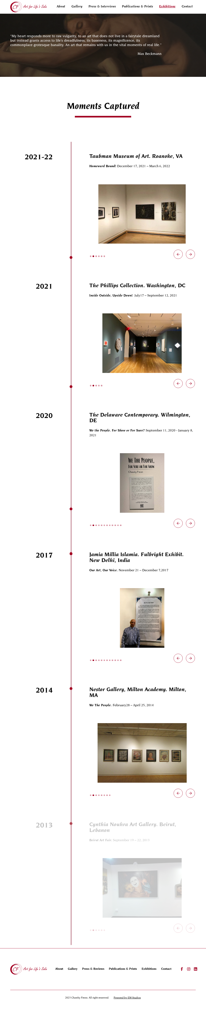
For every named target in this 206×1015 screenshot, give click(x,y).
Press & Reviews (93, 969)
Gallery (76, 6)
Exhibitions (167, 6)
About (61, 6)
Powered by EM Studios (127, 997)
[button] (178, 254)
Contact (187, 6)
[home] (28, 6)
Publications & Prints (137, 6)
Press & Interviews (102, 6)
